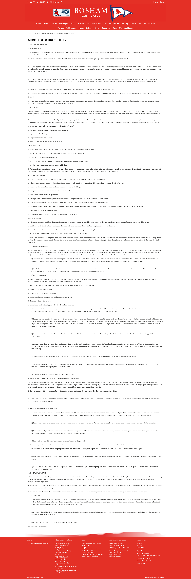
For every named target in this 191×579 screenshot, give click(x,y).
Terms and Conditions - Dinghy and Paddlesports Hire (65, 571)
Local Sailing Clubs (87, 552)
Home (38, 24)
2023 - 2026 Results (94, 24)
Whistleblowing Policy (61, 545)
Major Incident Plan (115, 552)
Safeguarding (59, 547)
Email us (56, 2)
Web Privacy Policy (60, 561)
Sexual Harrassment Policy (63, 551)
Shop (115, 28)
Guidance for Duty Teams (117, 549)
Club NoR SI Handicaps (116, 543)
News (45, 24)
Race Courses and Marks (117, 545)
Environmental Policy (61, 556)
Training (124, 24)
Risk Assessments (115, 556)
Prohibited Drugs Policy (62, 543)
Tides (97, 28)
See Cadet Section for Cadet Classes (38, 543)
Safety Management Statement (118, 551)
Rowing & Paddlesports (67, 28)
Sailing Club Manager (158, 577)
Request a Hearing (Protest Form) (119, 547)
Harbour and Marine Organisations (92, 554)
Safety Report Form (115, 554)
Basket (155, 2)
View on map (141, 563)
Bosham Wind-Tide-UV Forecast (91, 549)
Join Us (54, 24)
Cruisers (151, 24)
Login (162, 2)
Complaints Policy (60, 549)
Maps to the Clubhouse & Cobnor (91, 543)
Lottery (89, 28)
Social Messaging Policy (62, 563)
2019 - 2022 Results (111, 24)
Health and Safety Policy (62, 558)
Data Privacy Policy (60, 559)
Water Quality (86, 545)
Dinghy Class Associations (90, 556)
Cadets (133, 24)
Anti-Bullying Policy (61, 552)
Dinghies (142, 24)
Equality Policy (59, 554)
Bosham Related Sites (88, 551)
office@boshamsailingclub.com (150, 555)
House (81, 28)
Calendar (80, 24)
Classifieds (106, 28)
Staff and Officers (126, 28)
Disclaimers (58, 565)
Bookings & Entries (66, 24)
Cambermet (85, 547)
